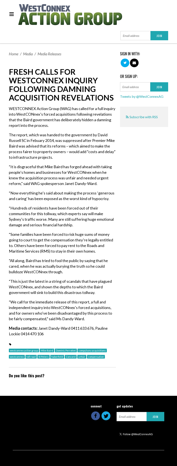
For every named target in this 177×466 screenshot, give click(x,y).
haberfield (57, 356)
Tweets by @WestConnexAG (141, 96)
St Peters (43, 356)
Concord (71, 356)
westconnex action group (24, 350)
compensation (96, 356)
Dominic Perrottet (66, 350)
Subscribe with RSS (144, 117)
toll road (31, 356)
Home (13, 53)
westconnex (17, 356)
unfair (81, 356)
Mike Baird (47, 350)
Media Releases (49, 53)
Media (28, 53)
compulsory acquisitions (92, 350)
